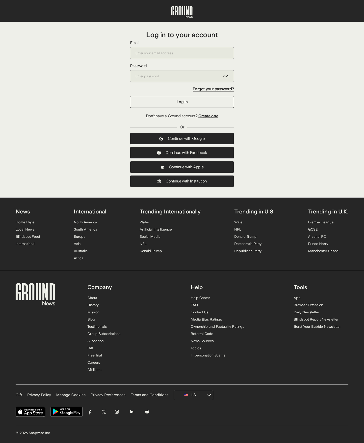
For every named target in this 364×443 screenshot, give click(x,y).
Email (134, 42)
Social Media (150, 236)
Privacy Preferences (108, 395)
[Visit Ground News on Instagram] (117, 412)
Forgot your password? (213, 89)
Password (138, 65)
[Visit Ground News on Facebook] (90, 412)
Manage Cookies (71, 395)
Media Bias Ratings (206, 319)
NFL (143, 244)
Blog (91, 319)
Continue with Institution (186, 181)
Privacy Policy (39, 395)
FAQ (194, 305)
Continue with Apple (186, 167)
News (23, 211)
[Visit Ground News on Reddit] (147, 412)
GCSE (313, 229)
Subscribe (95, 341)
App (297, 298)
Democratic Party (247, 244)
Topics (196, 348)
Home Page (25, 222)
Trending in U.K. (328, 211)
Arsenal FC (317, 236)
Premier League (321, 222)
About (92, 298)
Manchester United (323, 251)
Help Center (200, 298)
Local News (25, 229)
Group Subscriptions (103, 334)
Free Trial (94, 355)
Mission (93, 312)
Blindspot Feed (28, 236)
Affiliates (94, 370)
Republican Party (247, 251)
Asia (77, 244)
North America (85, 222)
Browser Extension (308, 305)
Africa (78, 258)
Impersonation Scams (208, 355)
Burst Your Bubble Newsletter (317, 326)
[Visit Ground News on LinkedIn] (131, 412)
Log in (182, 101)
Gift (90, 348)
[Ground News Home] (182, 12)
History (93, 305)
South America (85, 229)
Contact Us (199, 312)
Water (144, 222)
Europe (79, 236)
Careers (93, 362)
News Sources (202, 341)
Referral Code (202, 334)
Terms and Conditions (150, 395)
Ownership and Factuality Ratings (217, 326)
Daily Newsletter (306, 312)
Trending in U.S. (254, 211)
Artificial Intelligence (156, 229)
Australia (81, 251)
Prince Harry (318, 244)
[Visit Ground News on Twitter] (103, 412)
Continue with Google (186, 138)
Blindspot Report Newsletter (316, 319)
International (25, 244)
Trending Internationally (170, 211)
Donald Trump (151, 251)
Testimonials (97, 326)
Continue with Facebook (186, 152)
